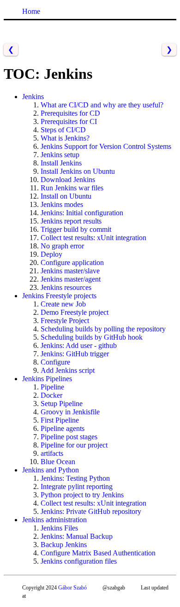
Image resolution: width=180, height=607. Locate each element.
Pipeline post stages (69, 437)
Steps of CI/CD (63, 130)
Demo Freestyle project (74, 312)
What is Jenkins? (65, 138)
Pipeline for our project (74, 445)
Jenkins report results (71, 221)
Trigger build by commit (76, 229)
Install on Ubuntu (66, 196)
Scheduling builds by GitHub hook (92, 337)
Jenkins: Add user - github (79, 345)
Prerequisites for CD (70, 113)
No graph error (62, 246)
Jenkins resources (66, 287)
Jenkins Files (59, 528)
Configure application (72, 262)
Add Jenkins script (68, 370)
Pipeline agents (62, 428)
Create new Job (63, 304)
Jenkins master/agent (71, 279)
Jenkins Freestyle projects (59, 296)
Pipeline (52, 387)
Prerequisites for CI (69, 121)
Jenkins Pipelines (47, 379)
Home (31, 11)
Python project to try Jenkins (82, 495)
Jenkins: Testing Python (75, 478)
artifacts (52, 453)
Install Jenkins (61, 163)
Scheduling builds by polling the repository (103, 329)
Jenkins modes (62, 204)
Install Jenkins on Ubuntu (78, 171)
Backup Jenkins (64, 544)
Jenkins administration (54, 520)
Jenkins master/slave (70, 271)
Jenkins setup (60, 155)
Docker (51, 395)
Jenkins (33, 96)
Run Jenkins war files (72, 188)
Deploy (51, 254)
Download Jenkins (68, 179)
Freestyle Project (65, 320)
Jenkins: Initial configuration (82, 213)
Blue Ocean (58, 462)
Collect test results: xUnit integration (93, 238)
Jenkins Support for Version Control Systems (106, 146)
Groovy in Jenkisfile (70, 412)
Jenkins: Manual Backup (77, 536)
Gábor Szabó (72, 587)
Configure (55, 362)
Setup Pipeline (62, 403)
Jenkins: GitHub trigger (75, 354)
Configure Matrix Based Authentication (98, 553)
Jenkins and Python (50, 470)
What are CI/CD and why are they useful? (102, 105)
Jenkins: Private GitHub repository (91, 511)
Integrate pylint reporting (77, 486)
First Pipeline (60, 420)
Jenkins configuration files (79, 561)
